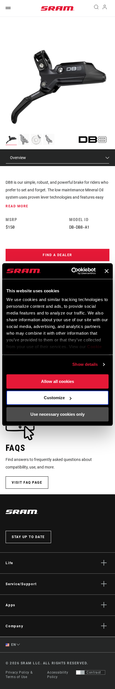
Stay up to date (28, 537)
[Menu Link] (8, 8)
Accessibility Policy (57, 674)
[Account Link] (105, 8)
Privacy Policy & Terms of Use (19, 674)
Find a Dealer (57, 255)
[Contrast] (80, 672)
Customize (54, 397)
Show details (85, 364)
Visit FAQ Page (27, 482)
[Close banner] (107, 271)
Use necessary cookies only (57, 414)
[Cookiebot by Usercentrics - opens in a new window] (72, 271)
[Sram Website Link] (57, 8)
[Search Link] (96, 8)
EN (13, 645)
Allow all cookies (57, 381)
